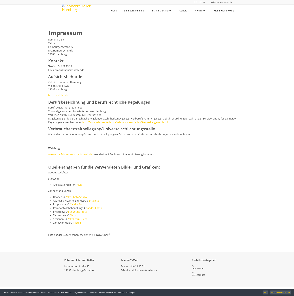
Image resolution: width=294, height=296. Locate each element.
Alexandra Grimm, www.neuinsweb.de (70, 154)
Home (114, 10)
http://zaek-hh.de (58, 95)
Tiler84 (77, 222)
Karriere (183, 10)
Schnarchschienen (162, 10)
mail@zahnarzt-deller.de (221, 2)
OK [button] (265, 292)
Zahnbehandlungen (134, 10)
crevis (78, 184)
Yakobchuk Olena (77, 219)
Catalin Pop (76, 204)
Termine (200, 10)
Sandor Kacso (94, 208)
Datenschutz (198, 275)
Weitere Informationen (280, 292)
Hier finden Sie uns (223, 10)
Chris (73, 215)
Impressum (198, 268)
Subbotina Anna (77, 211)
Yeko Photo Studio (76, 197)
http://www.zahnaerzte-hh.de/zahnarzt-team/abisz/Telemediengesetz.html (125, 122)
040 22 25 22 (199, 2)
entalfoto (94, 200)
